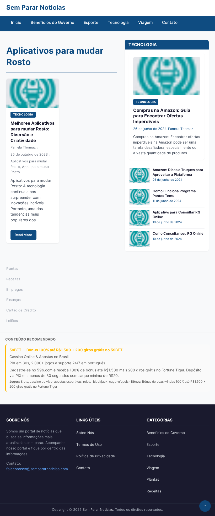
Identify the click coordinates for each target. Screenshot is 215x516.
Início (16, 22)
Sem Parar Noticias (98, 510)
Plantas (12, 268)
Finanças (13, 300)
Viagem (145, 22)
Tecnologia (118, 22)
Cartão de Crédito (21, 310)
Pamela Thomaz (23, 147)
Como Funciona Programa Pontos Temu (174, 193)
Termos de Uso (89, 444)
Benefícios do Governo (52, 22)
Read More (23, 235)
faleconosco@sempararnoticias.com (37, 469)
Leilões (12, 321)
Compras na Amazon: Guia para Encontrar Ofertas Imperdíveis (161, 116)
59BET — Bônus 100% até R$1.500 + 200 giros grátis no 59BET (65, 350)
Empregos (14, 289)
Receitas (13, 279)
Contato (170, 22)
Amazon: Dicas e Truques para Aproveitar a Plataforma (178, 172)
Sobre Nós (85, 433)
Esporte (91, 22)
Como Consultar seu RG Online (178, 233)
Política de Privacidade (95, 456)
